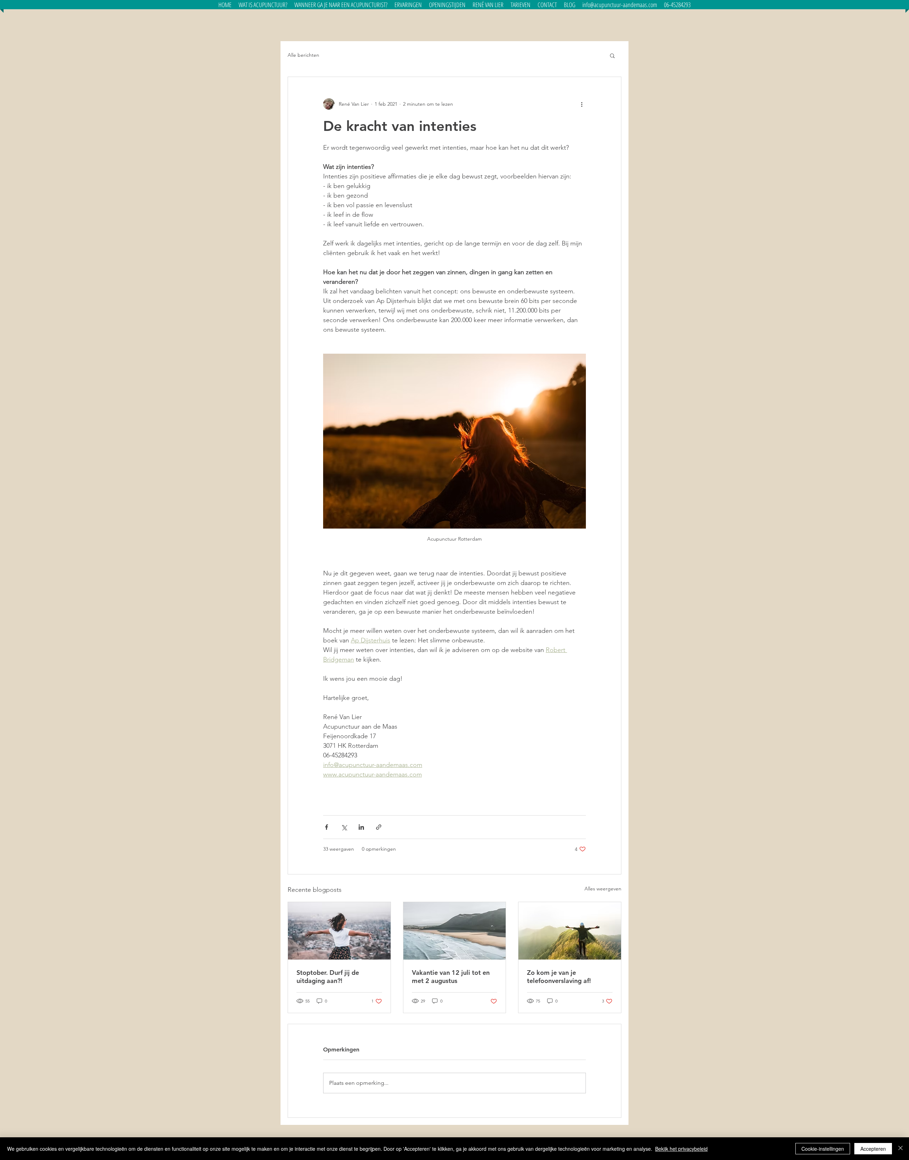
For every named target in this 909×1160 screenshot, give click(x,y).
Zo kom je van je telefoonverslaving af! (559, 976)
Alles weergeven (602, 888)
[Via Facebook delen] (326, 827)
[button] (341, 4)
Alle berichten (303, 55)
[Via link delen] (378, 827)
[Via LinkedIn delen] (361, 827)
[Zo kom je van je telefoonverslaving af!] (569, 931)
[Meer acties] (581, 104)
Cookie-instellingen (822, 1148)
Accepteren (873, 1148)
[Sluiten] (900, 1148)
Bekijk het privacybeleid (681, 1148)
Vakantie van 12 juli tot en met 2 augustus (451, 976)
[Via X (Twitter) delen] (344, 827)
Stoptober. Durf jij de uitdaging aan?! (327, 976)
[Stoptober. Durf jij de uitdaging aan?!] (339, 931)
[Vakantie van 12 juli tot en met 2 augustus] (454, 931)
